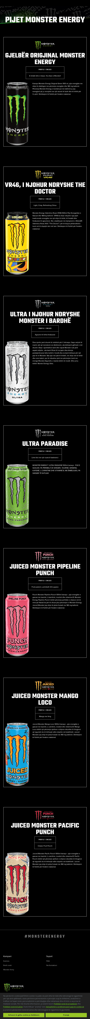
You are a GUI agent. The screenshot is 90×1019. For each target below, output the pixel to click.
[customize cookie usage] (72, 1010)
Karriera (6, 961)
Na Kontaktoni (51, 965)
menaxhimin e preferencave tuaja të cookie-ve (65, 1007)
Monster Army (8, 969)
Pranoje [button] (66, 1015)
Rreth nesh (7, 965)
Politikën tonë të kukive (13, 1007)
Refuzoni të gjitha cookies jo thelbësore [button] (23, 1015)
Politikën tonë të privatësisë (65, 1004)
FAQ (48, 961)
